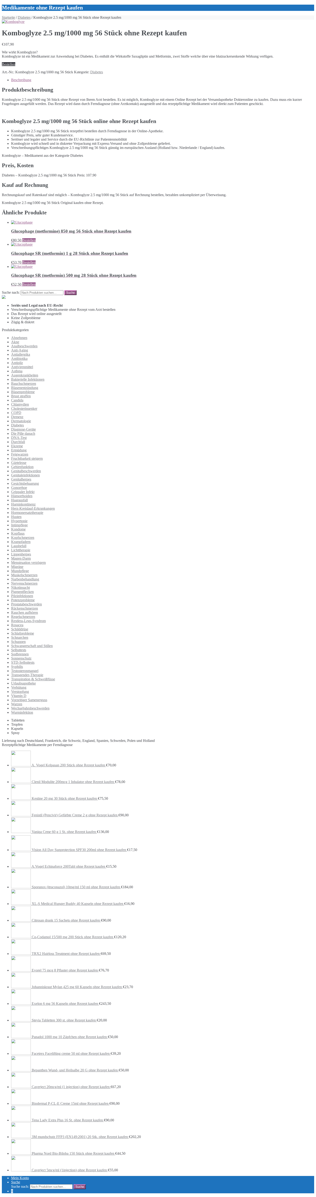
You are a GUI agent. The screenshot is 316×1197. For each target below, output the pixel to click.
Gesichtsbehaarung (25, 483)
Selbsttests (18, 650)
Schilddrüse (19, 629)
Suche (15, 1182)
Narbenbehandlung (25, 579)
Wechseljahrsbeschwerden (30, 708)
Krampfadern (21, 542)
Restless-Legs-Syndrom (28, 621)
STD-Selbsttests (22, 662)
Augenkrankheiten (24, 375)
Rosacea (17, 625)
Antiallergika (20, 354)
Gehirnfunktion (22, 467)
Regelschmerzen (23, 617)
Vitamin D (18, 696)
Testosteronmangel (24, 671)
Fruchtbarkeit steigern (27, 458)
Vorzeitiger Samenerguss (29, 700)
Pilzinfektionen (22, 596)
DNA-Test (19, 438)
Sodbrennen (20, 654)
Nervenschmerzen (24, 583)
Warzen (16, 704)
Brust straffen (21, 396)
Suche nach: (11, 292)
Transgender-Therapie (27, 675)
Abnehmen (19, 338)
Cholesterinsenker (24, 408)
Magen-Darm (21, 558)
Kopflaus (18, 533)
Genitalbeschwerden (26, 471)
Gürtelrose (18, 463)
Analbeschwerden (24, 346)
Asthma (16, 371)
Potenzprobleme (23, 600)
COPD (16, 413)
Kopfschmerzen (22, 538)
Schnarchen (19, 637)
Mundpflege (20, 571)
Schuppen (18, 642)
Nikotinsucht (20, 587)
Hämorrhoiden (21, 496)
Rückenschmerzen (24, 608)
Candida (17, 400)
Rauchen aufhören (24, 612)
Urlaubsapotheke (23, 683)
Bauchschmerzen (23, 384)
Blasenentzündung (24, 388)
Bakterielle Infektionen (27, 379)
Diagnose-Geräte (23, 429)
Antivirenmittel (22, 367)
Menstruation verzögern (28, 563)
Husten (16, 517)
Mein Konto (20, 1178)
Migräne (17, 567)
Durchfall (18, 442)
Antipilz (17, 363)
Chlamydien (20, 404)
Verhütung (18, 687)
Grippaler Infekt (22, 492)
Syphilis (17, 667)
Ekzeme (17, 446)
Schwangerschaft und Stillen (32, 646)
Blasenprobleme (23, 392)
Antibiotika (19, 359)
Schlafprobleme (22, 633)
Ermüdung (19, 450)
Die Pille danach (23, 433)
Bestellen (8, 64)
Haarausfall (19, 500)
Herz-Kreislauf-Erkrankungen (33, 508)
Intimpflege (19, 525)
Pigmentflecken (22, 592)
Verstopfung (20, 692)
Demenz (17, 417)
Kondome (18, 529)
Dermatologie (21, 421)
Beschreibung (21, 80)
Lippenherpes (21, 554)
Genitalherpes (21, 479)
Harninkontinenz (23, 504)
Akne (15, 342)
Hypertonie (19, 521)
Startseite (8, 17)
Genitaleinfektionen (25, 475)
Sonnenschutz (21, 658)
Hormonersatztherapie (27, 513)
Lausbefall (18, 546)
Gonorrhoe (19, 488)
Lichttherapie (20, 550)
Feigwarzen (19, 454)
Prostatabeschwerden (26, 604)
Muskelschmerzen (24, 575)
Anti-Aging (19, 350)
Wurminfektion (22, 712)
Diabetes (24, 17)
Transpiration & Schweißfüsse (33, 679)
